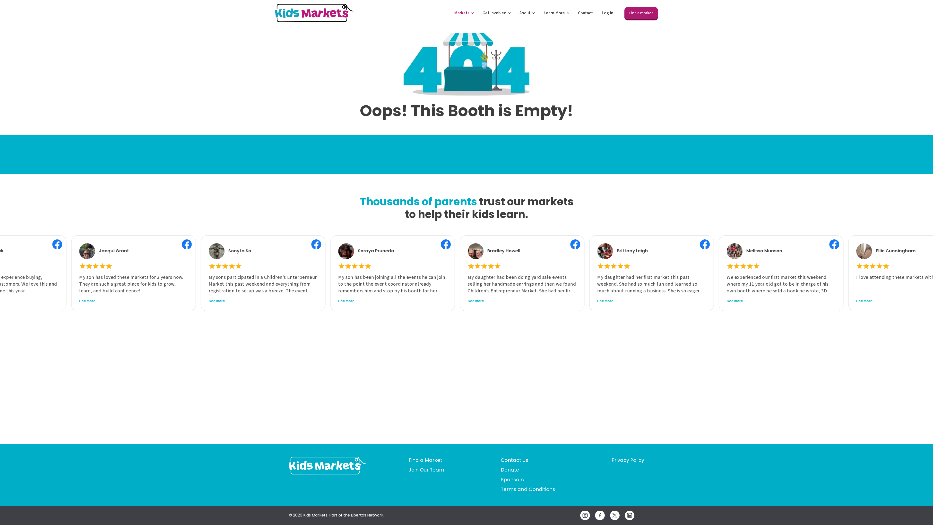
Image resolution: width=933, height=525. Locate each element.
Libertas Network (367, 515)
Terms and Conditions (528, 489)
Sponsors (512, 479)
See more (54, 301)
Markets (461, 13)
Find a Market (425, 460)
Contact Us (514, 460)
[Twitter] (615, 515)
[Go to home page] (327, 465)
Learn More (554, 13)
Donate (510, 469)
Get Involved (494, 13)
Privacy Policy (628, 460)
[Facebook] (600, 515)
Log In (607, 13)
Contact (585, 13)
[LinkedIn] (629, 515)
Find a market (641, 13)
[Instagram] (585, 515)
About (524, 13)
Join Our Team (426, 469)
